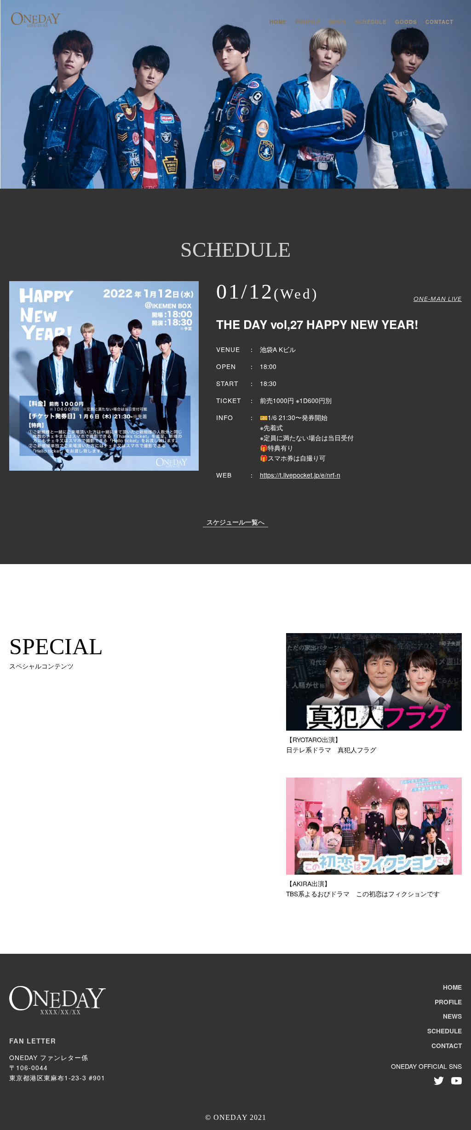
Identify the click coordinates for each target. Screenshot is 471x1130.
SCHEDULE (370, 21)
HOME (278, 21)
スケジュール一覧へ (235, 522)
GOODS (406, 21)
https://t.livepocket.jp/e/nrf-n (300, 474)
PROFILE (308, 21)
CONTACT (439, 21)
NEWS (337, 21)
